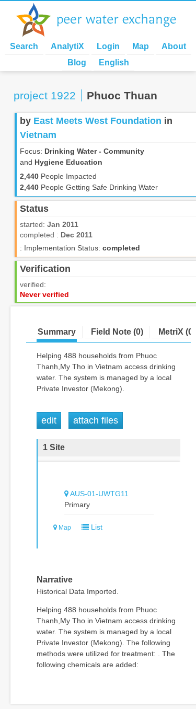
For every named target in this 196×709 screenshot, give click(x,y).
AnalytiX (67, 46)
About (174, 46)
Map (140, 46)
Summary (57, 331)
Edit (48, 420)
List (95, 527)
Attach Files (95, 420)
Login (108, 46)
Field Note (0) (117, 331)
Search (24, 46)
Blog (76, 62)
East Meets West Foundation (97, 121)
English (114, 62)
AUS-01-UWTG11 (99, 493)
